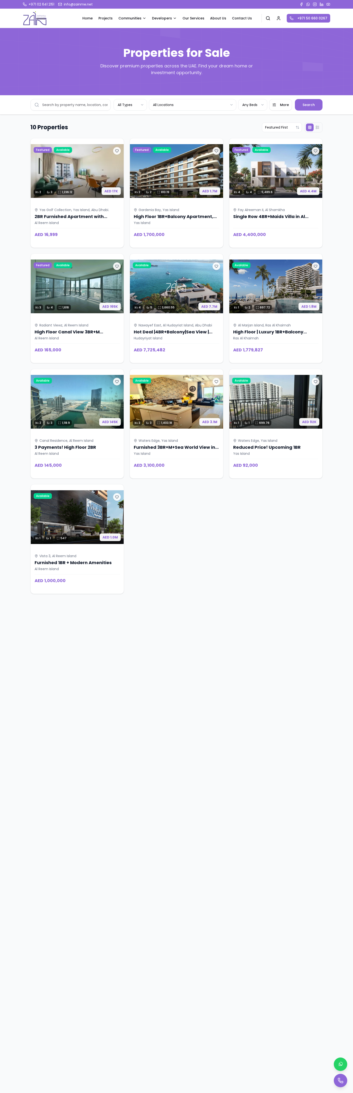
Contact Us (242, 18)
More (284, 104)
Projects (105, 18)
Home (87, 18)
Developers (162, 18)
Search (309, 104)
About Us (218, 18)
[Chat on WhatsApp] (340, 1064)
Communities (129, 18)
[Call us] (340, 1080)
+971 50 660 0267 (312, 18)
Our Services (193, 18)
